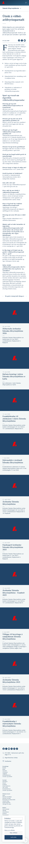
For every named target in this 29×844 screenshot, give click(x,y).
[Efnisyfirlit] (26, 3)
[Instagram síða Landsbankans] (14, 749)
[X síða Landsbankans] (6, 749)
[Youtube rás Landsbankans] (9, 749)
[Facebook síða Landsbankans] (4, 749)
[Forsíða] (3, 2)
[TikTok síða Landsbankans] (17, 749)
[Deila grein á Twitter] (22, 40)
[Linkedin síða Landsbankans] (12, 749)
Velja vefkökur (13, 833)
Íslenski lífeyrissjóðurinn (11, 8)
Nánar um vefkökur (10, 830)
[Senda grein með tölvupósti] (25, 40)
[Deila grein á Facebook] (19, 40)
